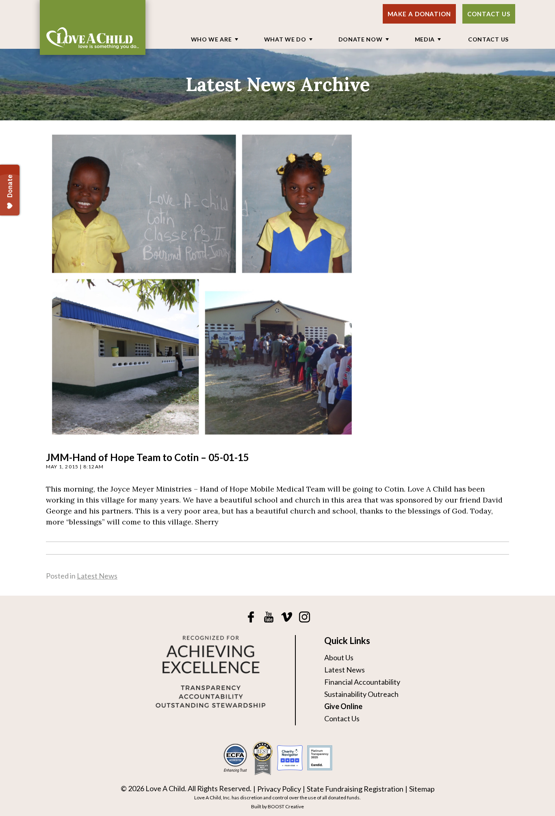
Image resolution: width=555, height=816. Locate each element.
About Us (338, 657)
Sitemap (422, 788)
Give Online (343, 706)
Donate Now (360, 39)
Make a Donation (419, 13)
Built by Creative (277, 806)
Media (425, 39)
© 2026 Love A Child (153, 788)
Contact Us (488, 13)
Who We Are (211, 39)
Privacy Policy (279, 788)
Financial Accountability (362, 681)
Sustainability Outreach (361, 694)
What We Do (285, 39)
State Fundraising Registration (355, 788)
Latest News (97, 575)
